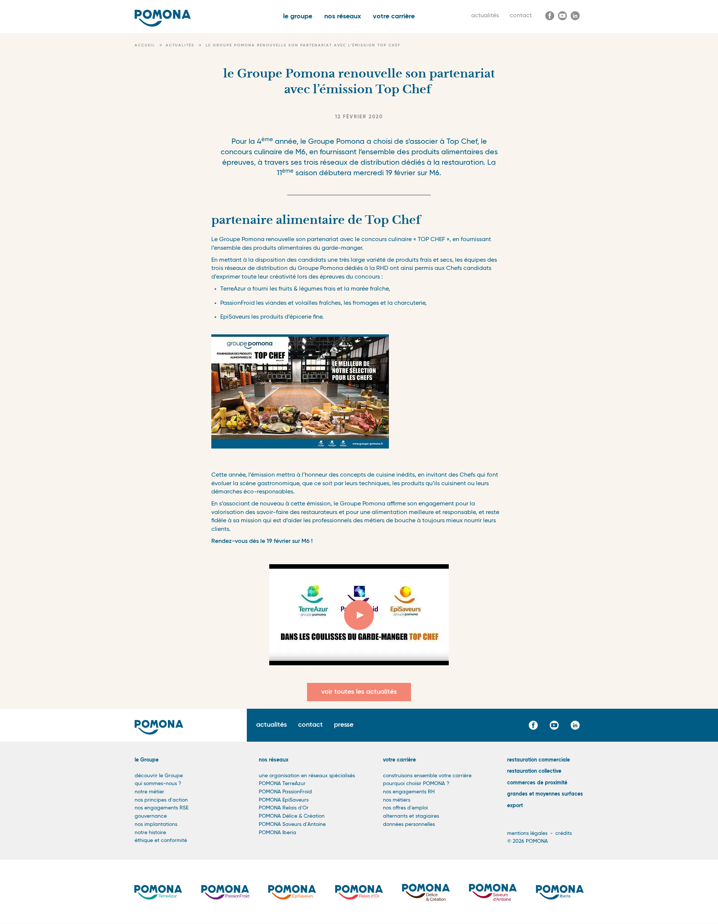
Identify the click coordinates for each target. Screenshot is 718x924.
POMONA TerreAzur (282, 783)
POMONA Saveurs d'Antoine (292, 824)
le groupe (297, 16)
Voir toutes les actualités (359, 692)
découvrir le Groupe (159, 775)
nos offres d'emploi (405, 808)
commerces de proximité (537, 782)
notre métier (149, 791)
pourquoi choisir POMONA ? (416, 783)
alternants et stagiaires (411, 816)
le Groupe (147, 760)
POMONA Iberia (277, 832)
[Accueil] (163, 18)
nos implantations (156, 824)
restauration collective (534, 771)
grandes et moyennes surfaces (545, 794)
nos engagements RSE (161, 808)
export (515, 805)
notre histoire (150, 832)
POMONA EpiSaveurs (284, 800)
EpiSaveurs (235, 317)
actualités (485, 16)
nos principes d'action (161, 800)
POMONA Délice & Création (292, 816)
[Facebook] (549, 15)
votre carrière (394, 16)
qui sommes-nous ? (158, 783)
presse (343, 724)
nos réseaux (342, 16)
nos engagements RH (409, 791)
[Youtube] (562, 15)
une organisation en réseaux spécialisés (307, 775)
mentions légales (527, 833)
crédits (563, 833)
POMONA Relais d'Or (284, 808)
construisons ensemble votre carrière (427, 775)
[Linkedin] (575, 15)
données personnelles (409, 824)
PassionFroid (238, 303)
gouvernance (151, 816)
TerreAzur (233, 289)
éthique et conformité (161, 840)
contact (521, 16)
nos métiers (396, 800)
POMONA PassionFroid (285, 791)
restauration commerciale (538, 760)
